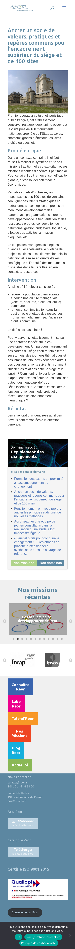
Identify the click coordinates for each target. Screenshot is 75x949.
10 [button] (52, 639)
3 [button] (21, 639)
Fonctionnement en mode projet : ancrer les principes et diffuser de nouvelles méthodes (37, 512)
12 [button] (61, 639)
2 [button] (17, 639)
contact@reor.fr (17, 782)
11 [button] (56, 639)
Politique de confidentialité (38, 943)
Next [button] (71, 621)
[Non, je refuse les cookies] (70, 935)
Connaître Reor (20, 686)
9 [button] (48, 639)
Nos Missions (19, 733)
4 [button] (26, 639)
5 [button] (30, 639)
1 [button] (12, 639)
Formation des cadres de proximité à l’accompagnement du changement (38, 482)
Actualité (20, 765)
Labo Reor (16, 703)
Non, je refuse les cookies (43, 937)
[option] (30, 621)
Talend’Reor (23, 718)
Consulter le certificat (25, 912)
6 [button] (34, 639)
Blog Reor (16, 750)
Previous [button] (5, 621)
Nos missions (23, 563)
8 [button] (43, 639)
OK (18, 937)
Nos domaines (51, 563)
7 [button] (39, 639)
